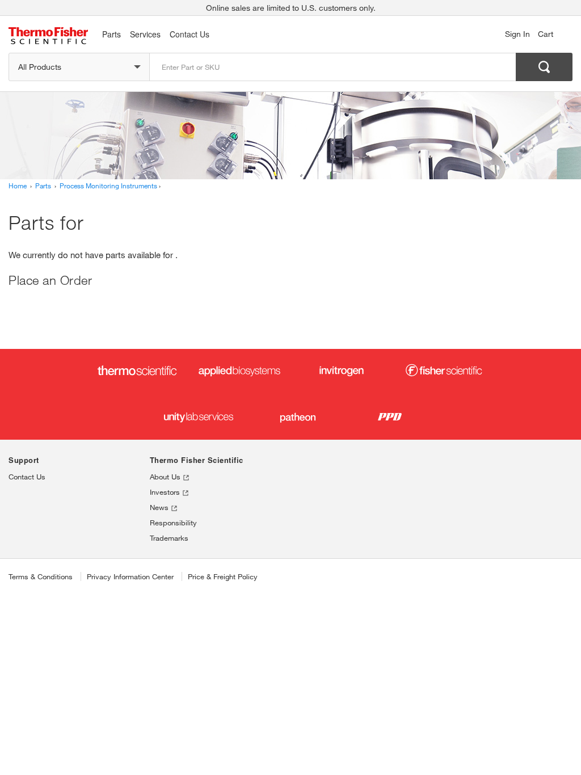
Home (18, 185)
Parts (111, 34)
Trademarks (169, 537)
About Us (166, 476)
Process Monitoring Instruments (108, 185)
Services (145, 34)
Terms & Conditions (41, 576)
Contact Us (27, 476)
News (160, 507)
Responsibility (173, 522)
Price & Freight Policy (223, 576)
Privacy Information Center (130, 576)
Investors (166, 491)
